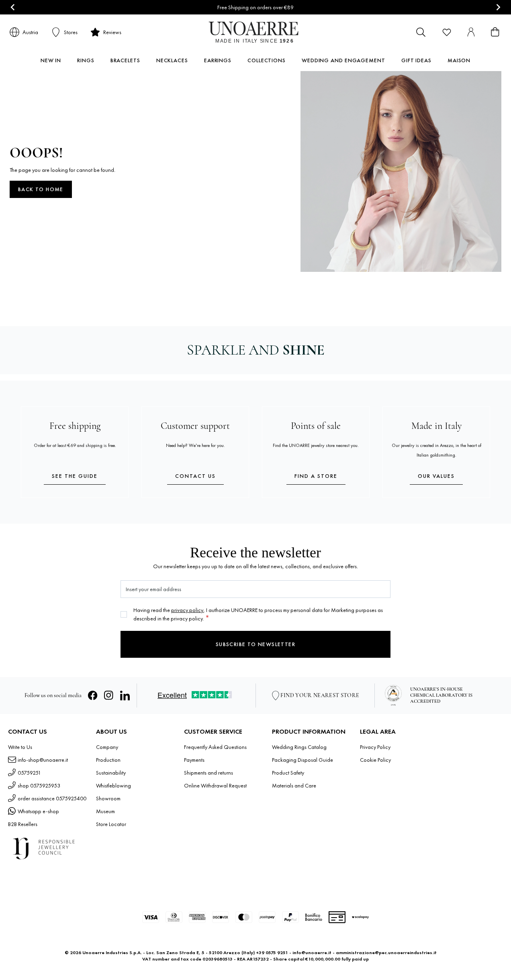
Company (107, 747)
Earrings (217, 60)
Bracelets (125, 60)
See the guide (75, 475)
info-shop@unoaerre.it (43, 759)
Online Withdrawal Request (215, 785)
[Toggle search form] (421, 32)
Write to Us (20, 747)
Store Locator (111, 824)
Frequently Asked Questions (215, 747)
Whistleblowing (113, 785)
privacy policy (187, 610)
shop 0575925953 (39, 785)
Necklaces (172, 60)
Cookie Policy (375, 759)
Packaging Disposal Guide (302, 759)
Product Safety (288, 772)
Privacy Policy (375, 747)
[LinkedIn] (125, 695)
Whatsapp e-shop (38, 811)
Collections (266, 60)
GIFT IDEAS (416, 60)
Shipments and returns (208, 772)
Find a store (315, 475)
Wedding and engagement (343, 60)
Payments (194, 759)
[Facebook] (93, 695)
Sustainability (111, 772)
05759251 (29, 772)
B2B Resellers (22, 824)
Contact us (195, 475)
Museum (105, 811)
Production (108, 759)
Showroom (108, 798)
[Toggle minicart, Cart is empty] (495, 32)
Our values (436, 475)
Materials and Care (294, 785)
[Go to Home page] (255, 32)
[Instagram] (109, 695)
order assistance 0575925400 (52, 798)
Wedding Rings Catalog (299, 747)
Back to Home (40, 189)
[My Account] (471, 32)
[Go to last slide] (13, 7)
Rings (85, 60)
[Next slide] (498, 7)
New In (51, 60)
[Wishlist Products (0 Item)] (446, 32)
